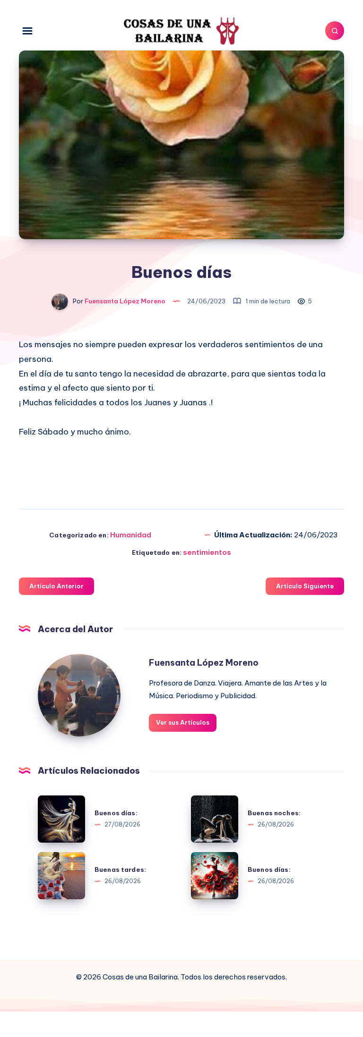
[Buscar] (334, 30)
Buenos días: (116, 813)
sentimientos (207, 552)
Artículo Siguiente (305, 586)
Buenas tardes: (120, 869)
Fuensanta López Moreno (204, 662)
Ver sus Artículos (182, 722)
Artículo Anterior (56, 586)
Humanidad (130, 534)
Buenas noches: (274, 813)
